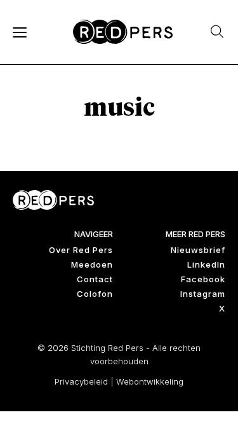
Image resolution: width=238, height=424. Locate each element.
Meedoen (92, 264)
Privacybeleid (81, 381)
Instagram (202, 294)
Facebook (203, 279)
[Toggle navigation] (19, 31)
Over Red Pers (81, 250)
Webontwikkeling (149, 381)
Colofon (95, 294)
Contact (95, 279)
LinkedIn (206, 264)
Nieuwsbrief (198, 250)
